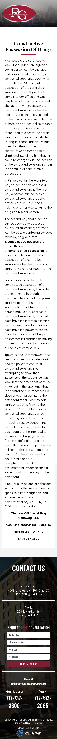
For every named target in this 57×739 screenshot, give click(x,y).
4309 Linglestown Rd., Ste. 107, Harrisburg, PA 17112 (28, 592)
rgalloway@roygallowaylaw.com (28, 681)
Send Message (28, 664)
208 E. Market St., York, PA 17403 (28, 613)
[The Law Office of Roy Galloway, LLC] (19, 13)
